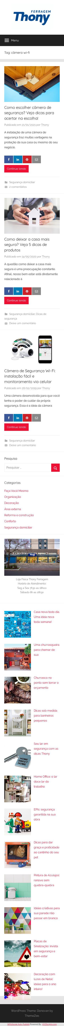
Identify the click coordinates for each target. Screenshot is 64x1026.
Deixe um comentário (22, 323)
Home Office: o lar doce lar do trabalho (45, 781)
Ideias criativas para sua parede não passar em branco (47, 913)
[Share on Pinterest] (27, 159)
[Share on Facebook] (8, 159)
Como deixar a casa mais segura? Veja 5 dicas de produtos (26, 245)
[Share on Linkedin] (18, 159)
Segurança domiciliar (22, 182)
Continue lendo (16, 168)
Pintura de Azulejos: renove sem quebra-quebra (47, 880)
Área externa (12, 509)
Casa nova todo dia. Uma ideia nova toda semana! (47, 617)
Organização (12, 497)
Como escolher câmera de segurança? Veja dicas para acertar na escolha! (29, 113)
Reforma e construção (19, 515)
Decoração (11, 503)
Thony (45, 124)
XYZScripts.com (49, 1024)
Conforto (10, 521)
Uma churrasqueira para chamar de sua (46, 649)
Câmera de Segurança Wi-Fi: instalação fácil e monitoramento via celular (29, 376)
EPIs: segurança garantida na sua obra (45, 814)
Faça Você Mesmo (16, 491)
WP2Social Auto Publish (18, 1024)
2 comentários (18, 186)
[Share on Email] (36, 159)
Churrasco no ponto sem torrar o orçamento (46, 682)
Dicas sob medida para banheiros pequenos (45, 715)
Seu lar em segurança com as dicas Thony (46, 748)
